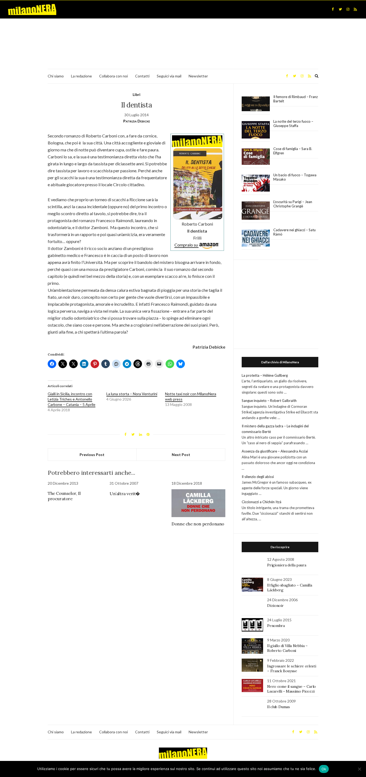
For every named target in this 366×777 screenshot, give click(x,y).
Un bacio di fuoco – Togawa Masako (294, 177)
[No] (359, 769)
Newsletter (198, 76)
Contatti (142, 76)
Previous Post (92, 454)
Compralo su (186, 244)
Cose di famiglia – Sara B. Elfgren (292, 151)
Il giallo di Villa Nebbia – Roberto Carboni (287, 648)
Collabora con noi (113, 76)
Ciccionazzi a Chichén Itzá (261, 502)
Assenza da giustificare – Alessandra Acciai (275, 451)
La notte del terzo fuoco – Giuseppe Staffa (293, 123)
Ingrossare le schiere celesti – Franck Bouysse (291, 668)
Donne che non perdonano (197, 523)
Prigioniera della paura (286, 565)
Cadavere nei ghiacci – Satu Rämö (294, 232)
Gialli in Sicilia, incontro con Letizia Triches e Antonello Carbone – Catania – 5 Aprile (71, 399)
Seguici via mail (169, 76)
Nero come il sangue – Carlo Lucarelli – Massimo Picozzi (291, 689)
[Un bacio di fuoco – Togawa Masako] (256, 183)
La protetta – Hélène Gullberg (265, 375)
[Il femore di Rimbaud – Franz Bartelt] (256, 104)
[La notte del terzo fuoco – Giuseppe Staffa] (256, 130)
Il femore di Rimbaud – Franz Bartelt (295, 99)
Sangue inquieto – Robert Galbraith (269, 400)
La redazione (81, 76)
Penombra (276, 625)
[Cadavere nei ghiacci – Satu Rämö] (256, 238)
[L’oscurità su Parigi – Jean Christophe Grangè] (256, 211)
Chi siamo (56, 76)
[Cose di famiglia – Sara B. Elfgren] (256, 156)
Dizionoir (275, 605)
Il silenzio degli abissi (258, 477)
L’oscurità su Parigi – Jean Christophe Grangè (292, 204)
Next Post (181, 454)
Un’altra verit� (125, 493)
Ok (324, 769)
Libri (136, 94)
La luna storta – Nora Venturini (131, 393)
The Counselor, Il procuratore (64, 496)
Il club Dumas (278, 706)
